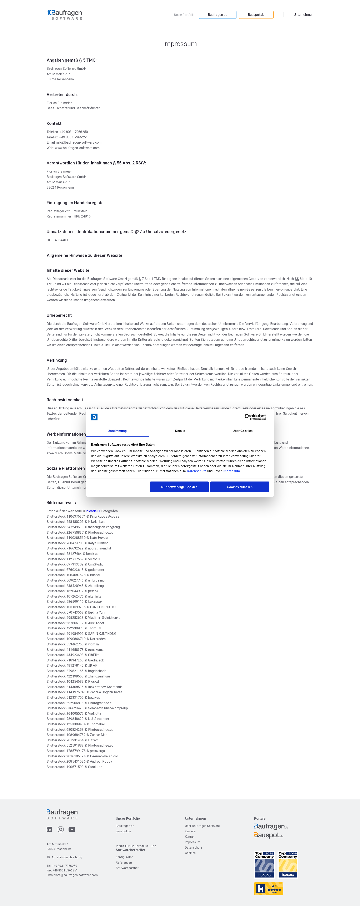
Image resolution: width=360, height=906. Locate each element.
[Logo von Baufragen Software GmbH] (64, 15)
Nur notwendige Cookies (179, 486)
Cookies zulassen (239, 486)
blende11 (93, 511)
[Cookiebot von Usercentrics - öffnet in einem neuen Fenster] (251, 417)
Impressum (231, 471)
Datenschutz (196, 471)
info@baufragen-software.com (76, 875)
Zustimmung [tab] (117, 430)
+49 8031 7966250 (64, 865)
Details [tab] (180, 430)
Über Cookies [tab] (242, 430)
